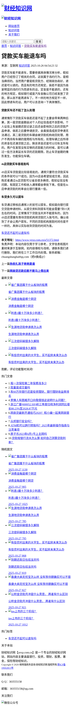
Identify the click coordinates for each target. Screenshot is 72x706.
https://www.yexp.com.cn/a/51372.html (37, 239)
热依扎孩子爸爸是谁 (22, 263)
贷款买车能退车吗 (35, 45)
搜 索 (38, 41)
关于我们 (14, 34)
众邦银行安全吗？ (21, 421)
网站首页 (14, 26)
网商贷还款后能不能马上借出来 (29, 270)
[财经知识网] (16, 8)
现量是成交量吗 (20, 387)
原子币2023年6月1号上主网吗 (28, 433)
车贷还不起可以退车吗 (15, 232)
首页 (4, 45)
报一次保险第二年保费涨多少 (28, 383)
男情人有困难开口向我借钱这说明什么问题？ (38, 400)
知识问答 (14, 30)
